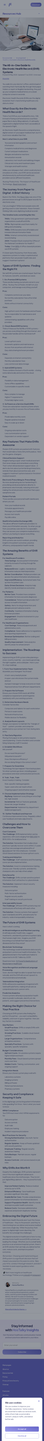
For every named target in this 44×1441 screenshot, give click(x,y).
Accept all (22, 1429)
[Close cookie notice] (39, 1401)
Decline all (22, 1436)
